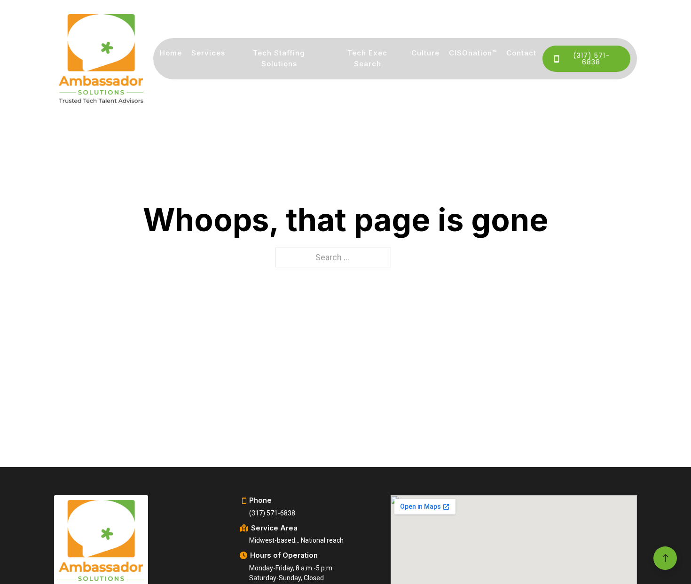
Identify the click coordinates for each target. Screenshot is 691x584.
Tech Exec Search (367, 58)
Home (171, 52)
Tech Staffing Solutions (279, 58)
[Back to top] (665, 558)
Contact (521, 52)
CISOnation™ (473, 52)
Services (208, 52)
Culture (425, 52)
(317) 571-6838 (591, 59)
